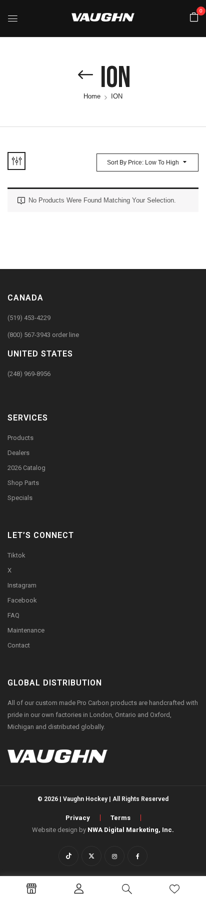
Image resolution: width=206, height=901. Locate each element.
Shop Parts (23, 482)
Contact (19, 645)
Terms (120, 818)
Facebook (22, 600)
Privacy (78, 818)
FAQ (14, 615)
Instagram (22, 585)
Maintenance (26, 630)
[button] (194, 18)
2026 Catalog (27, 468)
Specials (20, 498)
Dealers (19, 452)
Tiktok (17, 555)
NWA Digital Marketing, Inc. (131, 830)
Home (92, 96)
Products (21, 438)
